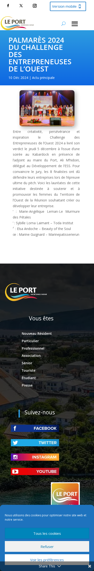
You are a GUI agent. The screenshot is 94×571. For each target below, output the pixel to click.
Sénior (27, 363)
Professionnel (33, 348)
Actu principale (43, 77)
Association (31, 355)
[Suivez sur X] (21, 6)
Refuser (47, 546)
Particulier (30, 341)
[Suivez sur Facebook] (8, 6)
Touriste (28, 370)
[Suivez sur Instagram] (35, 6)
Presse (27, 385)
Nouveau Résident (37, 333)
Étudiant (29, 378)
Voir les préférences (47, 559)
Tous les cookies (47, 533)
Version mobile (64, 6)
